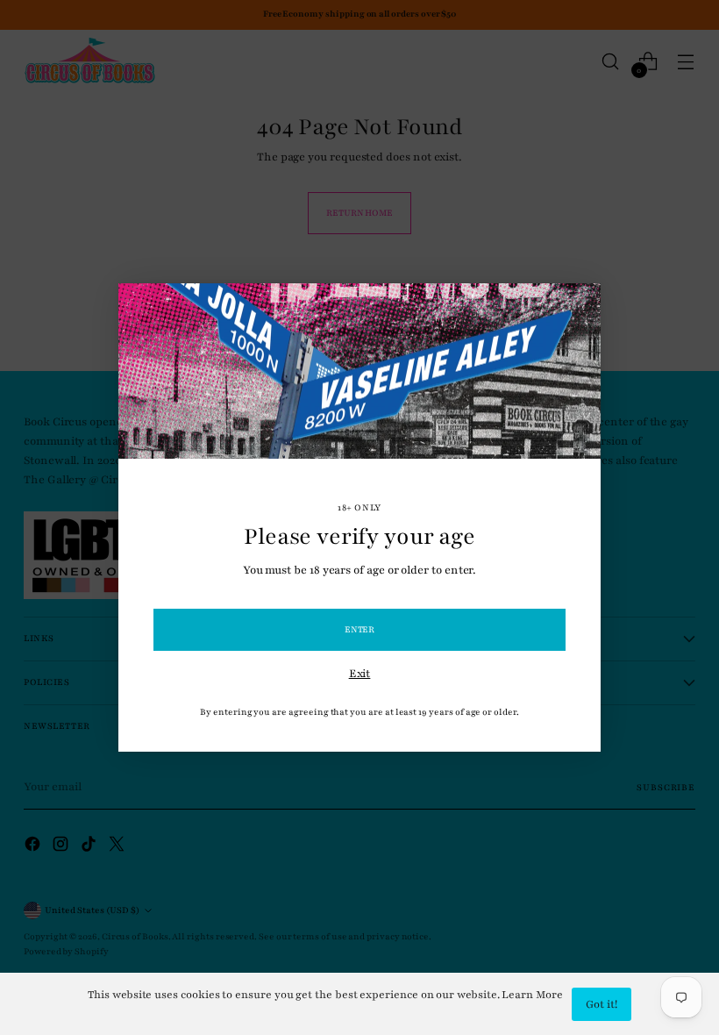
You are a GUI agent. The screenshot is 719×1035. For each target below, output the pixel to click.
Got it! (601, 1004)
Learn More (532, 995)
